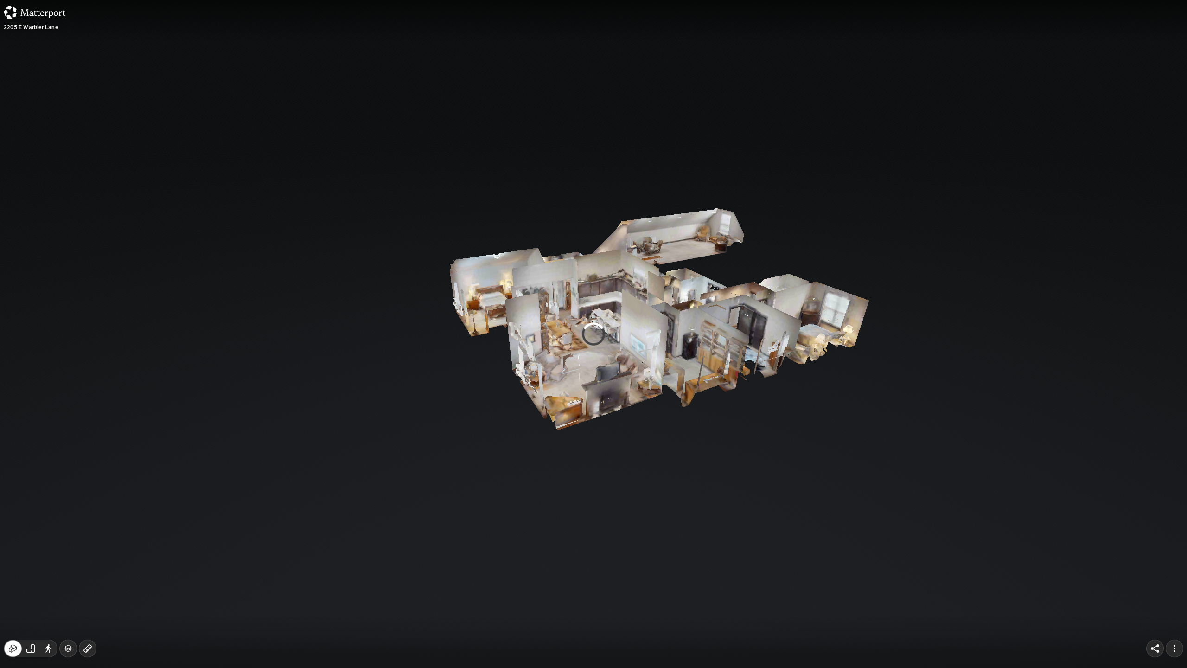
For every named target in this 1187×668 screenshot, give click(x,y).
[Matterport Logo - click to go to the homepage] (34, 12)
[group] (30, 648)
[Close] (706, 80)
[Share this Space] (1155, 648)
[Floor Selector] (68, 648)
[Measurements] (87, 648)
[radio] (13, 648)
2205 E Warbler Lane (31, 27)
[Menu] (1174, 648)
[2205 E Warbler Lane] (593, 334)
